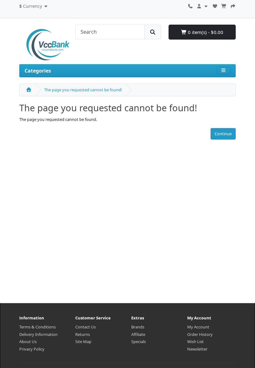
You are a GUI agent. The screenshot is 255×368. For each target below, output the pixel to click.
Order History (200, 334)
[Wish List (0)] (215, 5)
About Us (28, 341)
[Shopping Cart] (224, 5)
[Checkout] (233, 5)
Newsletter (197, 349)
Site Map (83, 341)
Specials (138, 341)
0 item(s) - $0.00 (205, 32)
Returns (82, 334)
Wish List (195, 341)
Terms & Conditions (37, 327)
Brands (137, 327)
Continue (223, 133)
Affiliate (138, 334)
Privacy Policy (31, 349)
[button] (34, 5)
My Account (198, 327)
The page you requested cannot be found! (83, 90)
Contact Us (85, 327)
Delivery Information (38, 334)
